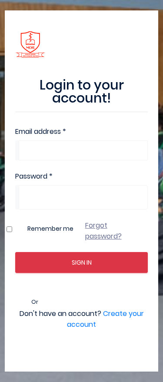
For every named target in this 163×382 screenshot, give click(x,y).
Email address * (40, 131)
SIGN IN (82, 262)
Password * (34, 176)
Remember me (50, 228)
